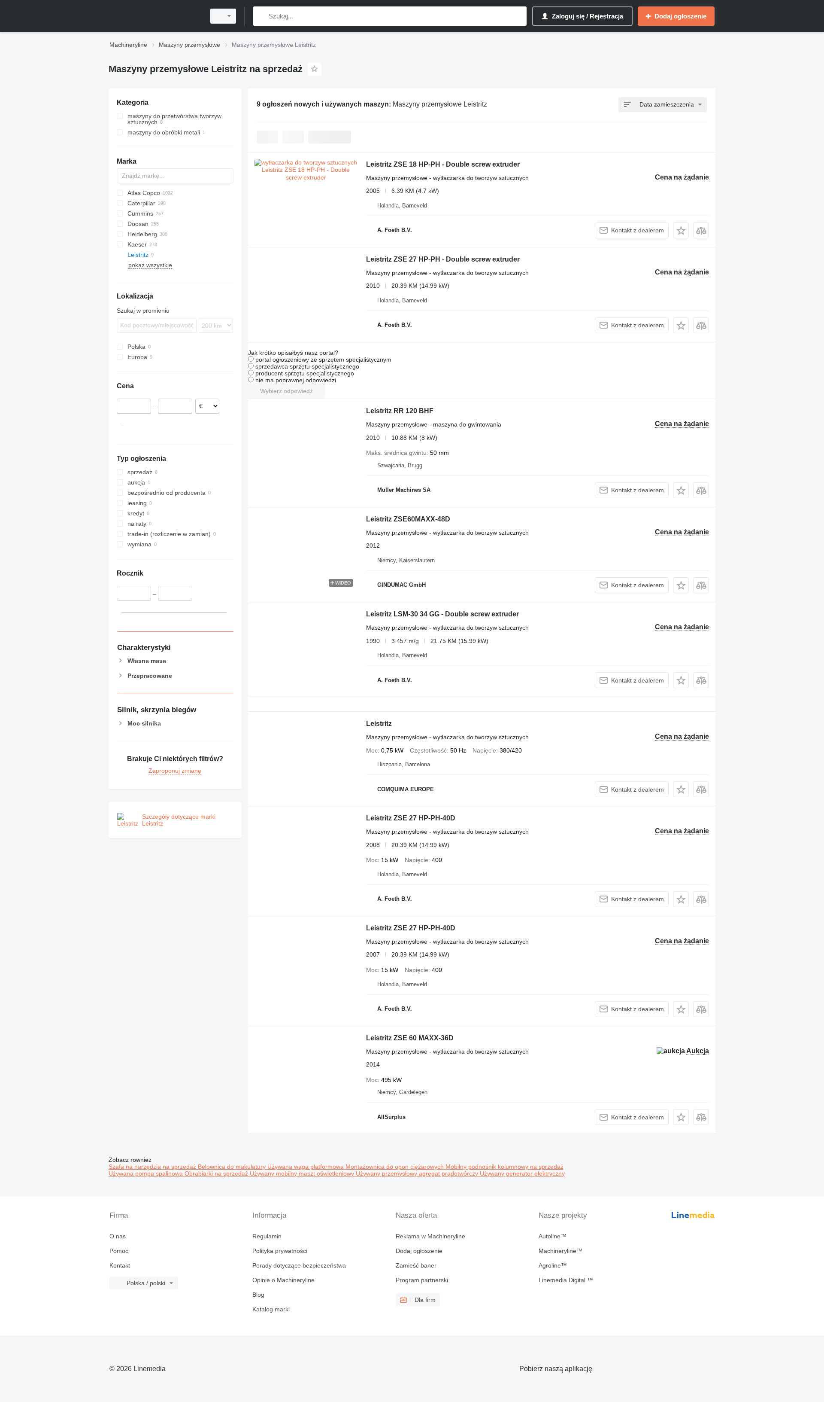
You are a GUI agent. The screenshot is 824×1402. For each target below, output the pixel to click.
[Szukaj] (261, 16)
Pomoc (118, 1250)
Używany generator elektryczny (522, 1173)
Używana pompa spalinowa (147, 1173)
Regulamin (267, 1236)
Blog (258, 1294)
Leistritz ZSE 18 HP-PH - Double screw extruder (443, 164)
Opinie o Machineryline (283, 1280)
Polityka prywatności (279, 1250)
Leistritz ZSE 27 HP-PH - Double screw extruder (443, 259)
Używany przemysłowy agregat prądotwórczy (418, 1173)
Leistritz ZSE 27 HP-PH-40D (410, 818)
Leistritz (379, 723)
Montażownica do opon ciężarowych (395, 1166)
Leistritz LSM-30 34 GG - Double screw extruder (442, 614)
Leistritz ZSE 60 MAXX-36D (410, 1038)
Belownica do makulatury (232, 1166)
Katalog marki (271, 1309)
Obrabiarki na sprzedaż (217, 1173)
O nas (117, 1236)
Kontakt (119, 1265)
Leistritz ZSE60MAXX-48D (408, 519)
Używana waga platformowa (306, 1166)
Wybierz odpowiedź (286, 390)
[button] (681, 230)
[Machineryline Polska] (154, 16)
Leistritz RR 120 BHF (399, 411)
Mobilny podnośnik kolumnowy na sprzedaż (504, 1166)
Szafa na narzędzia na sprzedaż (153, 1166)
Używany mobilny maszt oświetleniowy (303, 1173)
